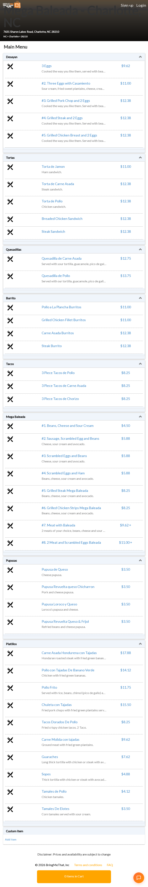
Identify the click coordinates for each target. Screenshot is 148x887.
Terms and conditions (88, 865)
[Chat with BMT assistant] (138, 877)
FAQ (110, 865)
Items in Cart (74, 876)
